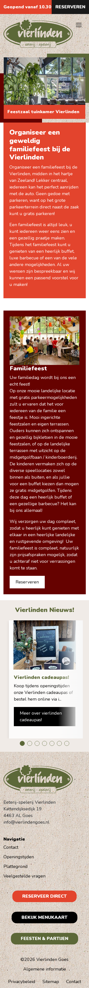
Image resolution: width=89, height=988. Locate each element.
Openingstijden (18, 857)
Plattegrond (15, 866)
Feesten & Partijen (44, 938)
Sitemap (51, 982)
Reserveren (70, 7)
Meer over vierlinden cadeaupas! (41, 716)
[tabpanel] (44, 679)
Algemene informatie (44, 969)
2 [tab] (29, 743)
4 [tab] (44, 743)
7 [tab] (66, 743)
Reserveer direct (44, 896)
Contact (10, 847)
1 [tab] (22, 743)
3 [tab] (37, 743)
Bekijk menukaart (44, 917)
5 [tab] (51, 743)
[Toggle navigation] (78, 25)
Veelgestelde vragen (24, 876)
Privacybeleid (21, 982)
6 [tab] (59, 743)
